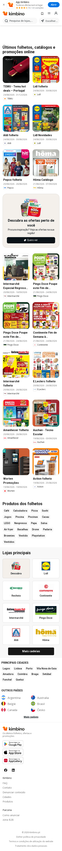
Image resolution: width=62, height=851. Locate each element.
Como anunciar (11, 815)
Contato (7, 787)
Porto (29, 668)
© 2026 (31, 832)
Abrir (54, 4)
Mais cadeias (31, 651)
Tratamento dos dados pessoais (31, 846)
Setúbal (47, 674)
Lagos (6, 668)
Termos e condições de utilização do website (31, 841)
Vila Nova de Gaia (46, 668)
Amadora (8, 674)
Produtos (8, 801)
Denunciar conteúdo (14, 792)
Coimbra (22, 674)
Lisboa (18, 668)
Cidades (7, 797)
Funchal (7, 679)
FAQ (5, 783)
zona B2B (8, 819)
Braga (35, 674)
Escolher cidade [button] (52, 21)
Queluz (20, 679)
